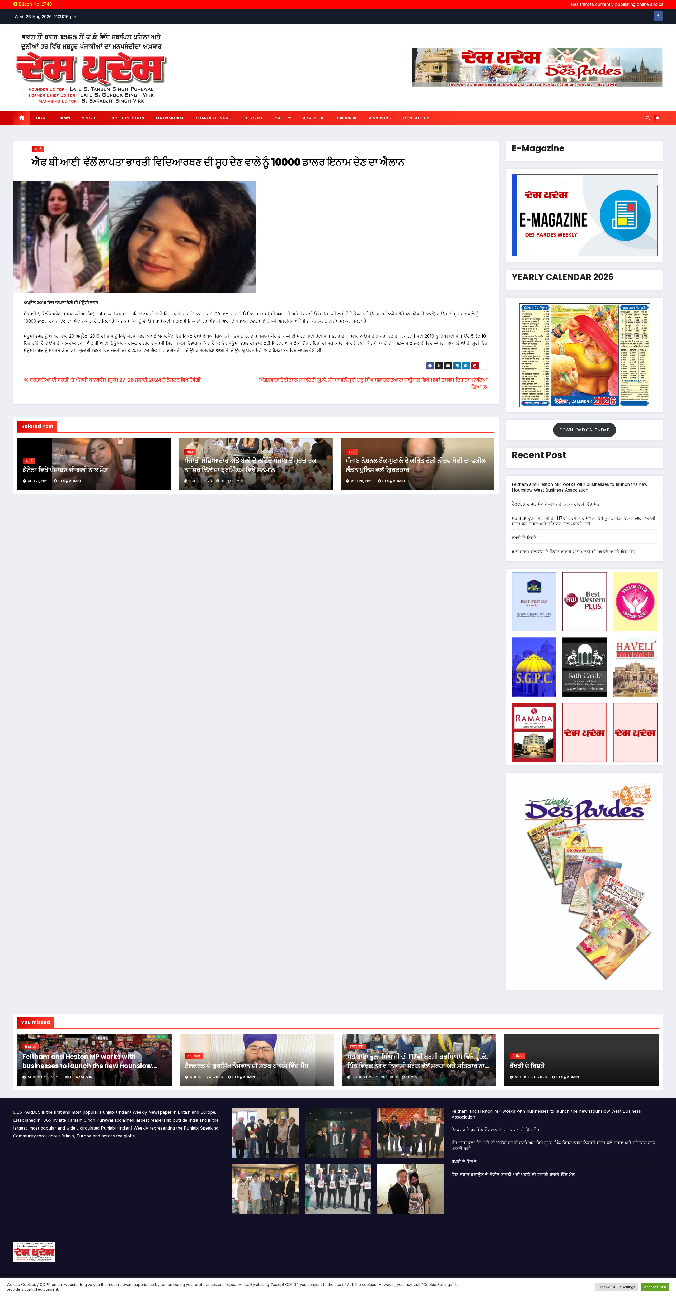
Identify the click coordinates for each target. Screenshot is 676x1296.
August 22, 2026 (369, 1077)
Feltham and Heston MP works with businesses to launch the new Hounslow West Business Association (87, 1065)
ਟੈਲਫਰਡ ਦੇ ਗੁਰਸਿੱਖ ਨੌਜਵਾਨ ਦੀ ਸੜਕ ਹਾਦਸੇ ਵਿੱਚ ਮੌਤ (556, 504)
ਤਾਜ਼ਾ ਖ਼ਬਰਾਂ (194, 1056)
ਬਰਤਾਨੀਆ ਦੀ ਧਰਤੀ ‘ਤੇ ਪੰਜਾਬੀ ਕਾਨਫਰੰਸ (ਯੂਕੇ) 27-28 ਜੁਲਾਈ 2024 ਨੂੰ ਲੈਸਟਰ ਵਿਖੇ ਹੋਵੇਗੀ (115, 380)
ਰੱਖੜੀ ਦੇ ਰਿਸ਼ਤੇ (524, 537)
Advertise (313, 118)
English (30, 1046)
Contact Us (416, 118)
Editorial (252, 118)
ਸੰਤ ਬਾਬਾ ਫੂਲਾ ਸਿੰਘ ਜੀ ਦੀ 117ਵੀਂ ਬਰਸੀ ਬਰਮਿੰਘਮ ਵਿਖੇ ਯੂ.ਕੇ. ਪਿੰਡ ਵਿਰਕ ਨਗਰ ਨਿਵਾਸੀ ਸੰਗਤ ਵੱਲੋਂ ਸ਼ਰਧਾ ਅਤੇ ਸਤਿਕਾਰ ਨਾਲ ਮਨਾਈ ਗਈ (418, 1065)
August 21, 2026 (531, 1077)
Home (42, 118)
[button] (648, 118)
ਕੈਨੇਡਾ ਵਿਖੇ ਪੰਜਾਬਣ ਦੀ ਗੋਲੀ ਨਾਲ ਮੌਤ (65, 469)
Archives (379, 118)
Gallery (282, 118)
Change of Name (213, 118)
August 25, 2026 (44, 1077)
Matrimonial (170, 118)
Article (517, 1056)
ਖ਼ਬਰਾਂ (37, 149)
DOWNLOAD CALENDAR (584, 430)
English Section (127, 118)
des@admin (69, 481)
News (65, 118)
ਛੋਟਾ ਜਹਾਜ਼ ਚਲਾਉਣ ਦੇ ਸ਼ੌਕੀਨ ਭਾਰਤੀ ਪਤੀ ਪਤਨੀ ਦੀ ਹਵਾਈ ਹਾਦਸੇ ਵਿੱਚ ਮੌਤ (573, 551)
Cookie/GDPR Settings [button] (617, 1287)
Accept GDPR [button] (655, 1287)
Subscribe (346, 118)
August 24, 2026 (207, 1077)
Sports (90, 118)
